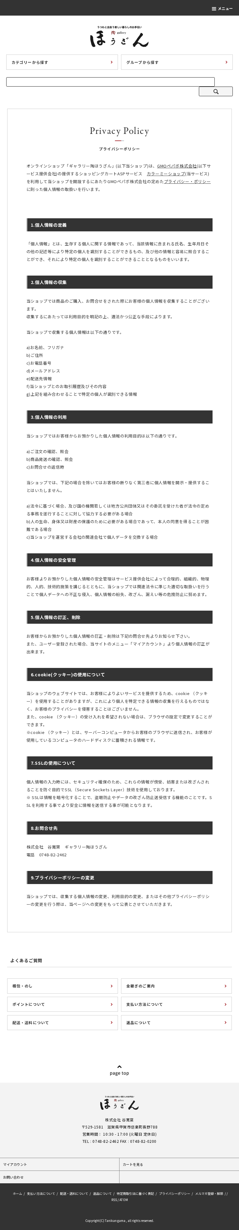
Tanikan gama (115, 1220)
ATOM (124, 1199)
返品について (102, 1193)
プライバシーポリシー (174, 1193)
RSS (114, 1199)
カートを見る (133, 1164)
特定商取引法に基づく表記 (135, 1193)
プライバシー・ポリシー (187, 181)
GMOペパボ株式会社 (177, 166)
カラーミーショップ (166, 174)
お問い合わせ (13, 1177)
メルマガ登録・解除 (209, 1193)
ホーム (17, 1193)
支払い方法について (41, 1193)
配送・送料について (74, 1193)
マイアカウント (15, 1164)
